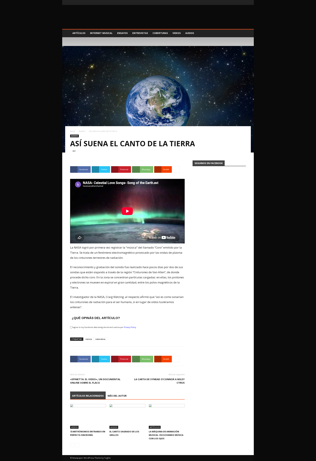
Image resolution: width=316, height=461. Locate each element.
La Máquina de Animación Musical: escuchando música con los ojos (166, 435)
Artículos (78, 33)
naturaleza (100, 339)
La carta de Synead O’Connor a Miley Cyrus (159, 380)
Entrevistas (140, 33)
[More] (176, 169)
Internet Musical (101, 33)
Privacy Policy (130, 327)
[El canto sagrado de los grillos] (127, 416)
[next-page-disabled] (77, 445)
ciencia (88, 339)
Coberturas (160, 33)
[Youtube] (243, 2)
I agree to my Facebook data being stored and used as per (104, 327)
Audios (189, 33)
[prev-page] (72, 445)
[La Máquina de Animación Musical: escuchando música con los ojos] (167, 416)
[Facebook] (232, 2)
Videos (176, 33)
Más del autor (117, 395)
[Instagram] (238, 2)
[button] (242, 33)
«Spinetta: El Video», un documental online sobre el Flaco (95, 380)
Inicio (72, 131)
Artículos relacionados (88, 395)
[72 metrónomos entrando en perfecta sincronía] (88, 416)
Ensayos (122, 33)
